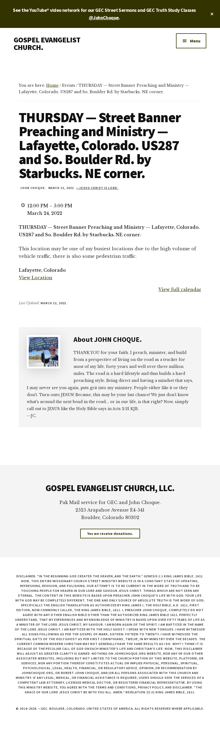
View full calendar (179, 289)
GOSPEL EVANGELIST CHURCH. (47, 43)
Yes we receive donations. (110, 533)
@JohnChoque (104, 18)
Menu (195, 41)
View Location (35, 277)
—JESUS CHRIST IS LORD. (97, 188)
